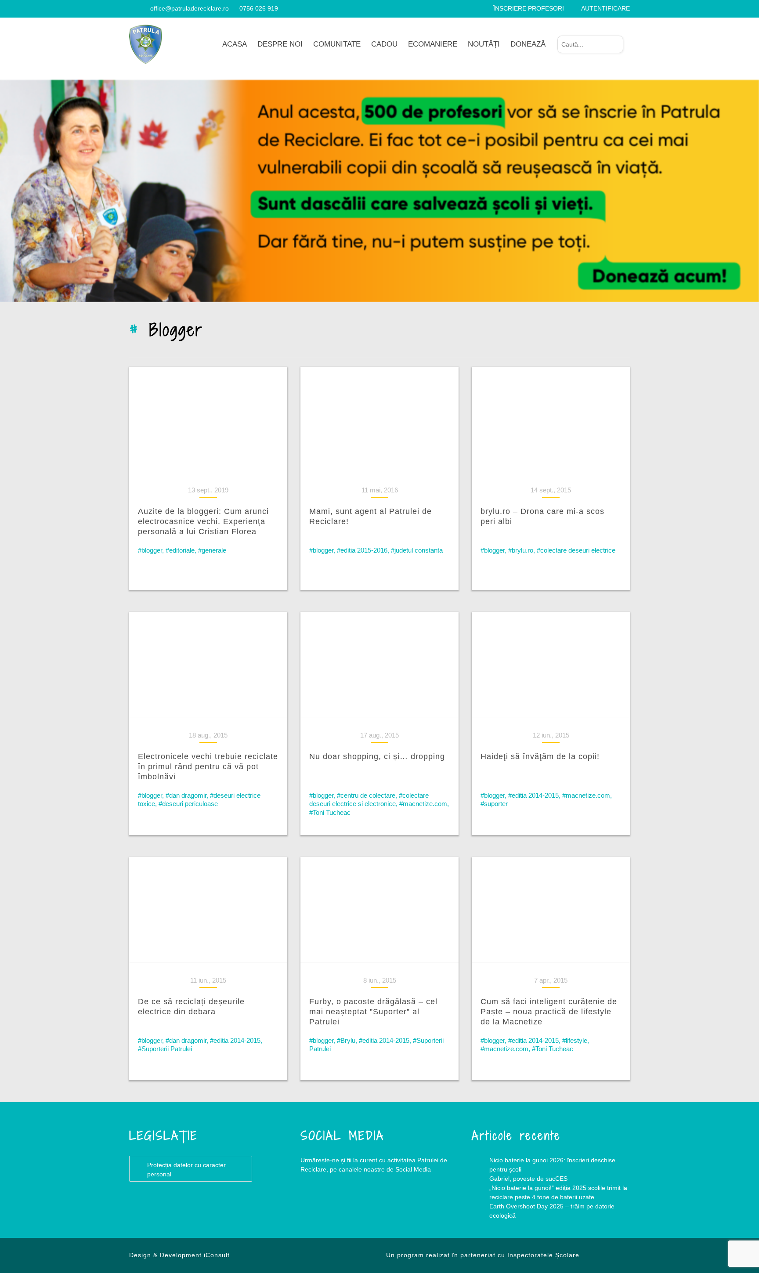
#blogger (150, 550)
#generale (212, 550)
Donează (528, 44)
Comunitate (337, 44)
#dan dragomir (186, 795)
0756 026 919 (258, 8)
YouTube (353, 1205)
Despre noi (280, 44)
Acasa (234, 44)
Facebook (318, 1205)
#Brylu (346, 1040)
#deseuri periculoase (188, 803)
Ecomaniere (432, 44)
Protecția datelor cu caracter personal (186, 1169)
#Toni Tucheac (330, 812)
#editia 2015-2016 (362, 550)
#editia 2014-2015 (533, 795)
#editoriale (180, 550)
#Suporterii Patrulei (165, 1048)
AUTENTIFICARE (605, 8)
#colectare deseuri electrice (576, 550)
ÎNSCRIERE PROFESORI (528, 8)
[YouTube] (143, 8)
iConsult (217, 1255)
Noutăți (484, 44)
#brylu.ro (520, 550)
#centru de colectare (366, 795)
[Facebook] (132, 8)
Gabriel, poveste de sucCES (528, 1178)
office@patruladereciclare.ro (189, 8)
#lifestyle (574, 1040)
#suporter (494, 803)
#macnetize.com (423, 803)
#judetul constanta (417, 550)
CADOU (384, 44)
